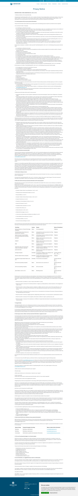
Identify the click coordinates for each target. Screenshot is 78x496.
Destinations (54, 3)
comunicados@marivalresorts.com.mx (53, 432)
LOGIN (64, 0)
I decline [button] (47, 492)
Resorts (49, 3)
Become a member (44, 3)
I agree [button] (43, 492)
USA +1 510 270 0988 (53, 0)
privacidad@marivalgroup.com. (21, 87)
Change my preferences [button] (53, 492)
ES (60, 0)
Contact (59, 3)
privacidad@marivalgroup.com (28, 360)
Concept (38, 3)
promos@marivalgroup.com (52, 429)
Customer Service (65, 3)
